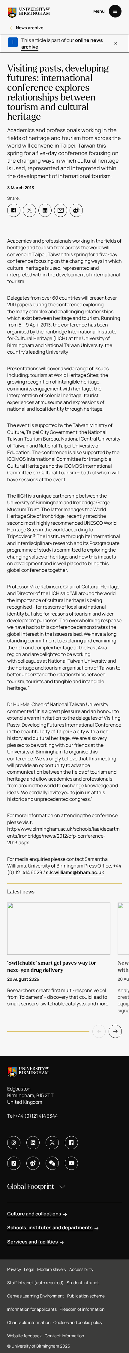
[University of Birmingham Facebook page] (71, 1142)
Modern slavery (51, 1269)
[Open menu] (115, 11)
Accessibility (81, 1269)
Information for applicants (32, 1309)
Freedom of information (82, 1309)
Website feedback (24, 1336)
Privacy (14, 1269)
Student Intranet (83, 1282)
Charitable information (28, 1322)
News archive (29, 27)
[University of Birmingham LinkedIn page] (33, 1142)
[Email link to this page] (60, 210)
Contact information (64, 1336)
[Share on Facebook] (13, 210)
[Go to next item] (115, 1031)
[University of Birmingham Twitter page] (52, 1142)
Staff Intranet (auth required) (35, 1282)
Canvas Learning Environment (35, 1296)
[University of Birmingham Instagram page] (13, 1142)
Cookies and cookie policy (77, 1322)
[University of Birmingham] (28, 11)
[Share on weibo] (76, 210)
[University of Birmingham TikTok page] (13, 1163)
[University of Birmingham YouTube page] (71, 1163)
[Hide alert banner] (116, 43)
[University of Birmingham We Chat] (52, 1163)
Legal (29, 1269)
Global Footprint (30, 1186)
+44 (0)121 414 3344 (36, 1116)
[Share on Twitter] (29, 210)
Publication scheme (86, 1296)
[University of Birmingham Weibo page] (33, 1163)
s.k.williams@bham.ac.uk (75, 872)
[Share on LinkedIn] (45, 210)
